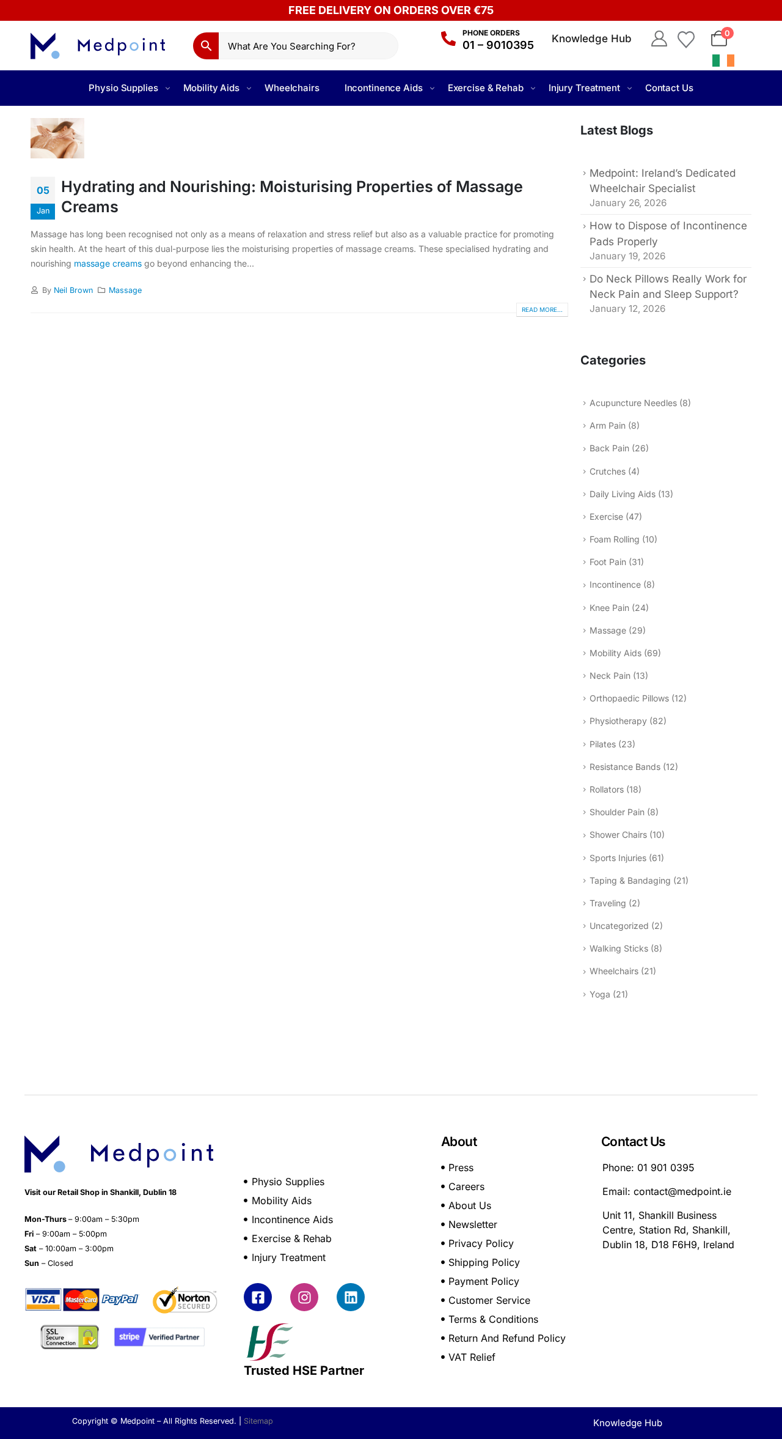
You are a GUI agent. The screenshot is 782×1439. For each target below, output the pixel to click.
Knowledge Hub (592, 38)
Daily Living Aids (623, 494)
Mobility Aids (211, 88)
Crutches (608, 471)
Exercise (606, 516)
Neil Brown (73, 290)
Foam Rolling (615, 539)
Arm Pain (608, 425)
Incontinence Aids (384, 88)
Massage (125, 290)
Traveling (608, 903)
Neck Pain (610, 675)
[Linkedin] (351, 1297)
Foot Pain (608, 562)
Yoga (600, 994)
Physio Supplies (123, 88)
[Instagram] (304, 1297)
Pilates (603, 744)
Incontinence (615, 584)
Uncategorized (619, 925)
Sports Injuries (618, 858)
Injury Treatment (584, 88)
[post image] (299, 138)
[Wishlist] (686, 38)
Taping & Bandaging (630, 880)
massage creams (108, 263)
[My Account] (658, 38)
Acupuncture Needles (633, 403)
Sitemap (258, 1421)
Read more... (542, 309)
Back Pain (609, 448)
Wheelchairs (292, 88)
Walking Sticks (619, 948)
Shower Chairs (618, 834)
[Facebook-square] (258, 1297)
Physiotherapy (618, 721)
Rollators (607, 789)
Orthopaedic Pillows (629, 698)
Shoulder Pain (617, 812)
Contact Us (669, 88)
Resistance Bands (625, 766)
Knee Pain (609, 607)
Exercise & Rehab (486, 88)
